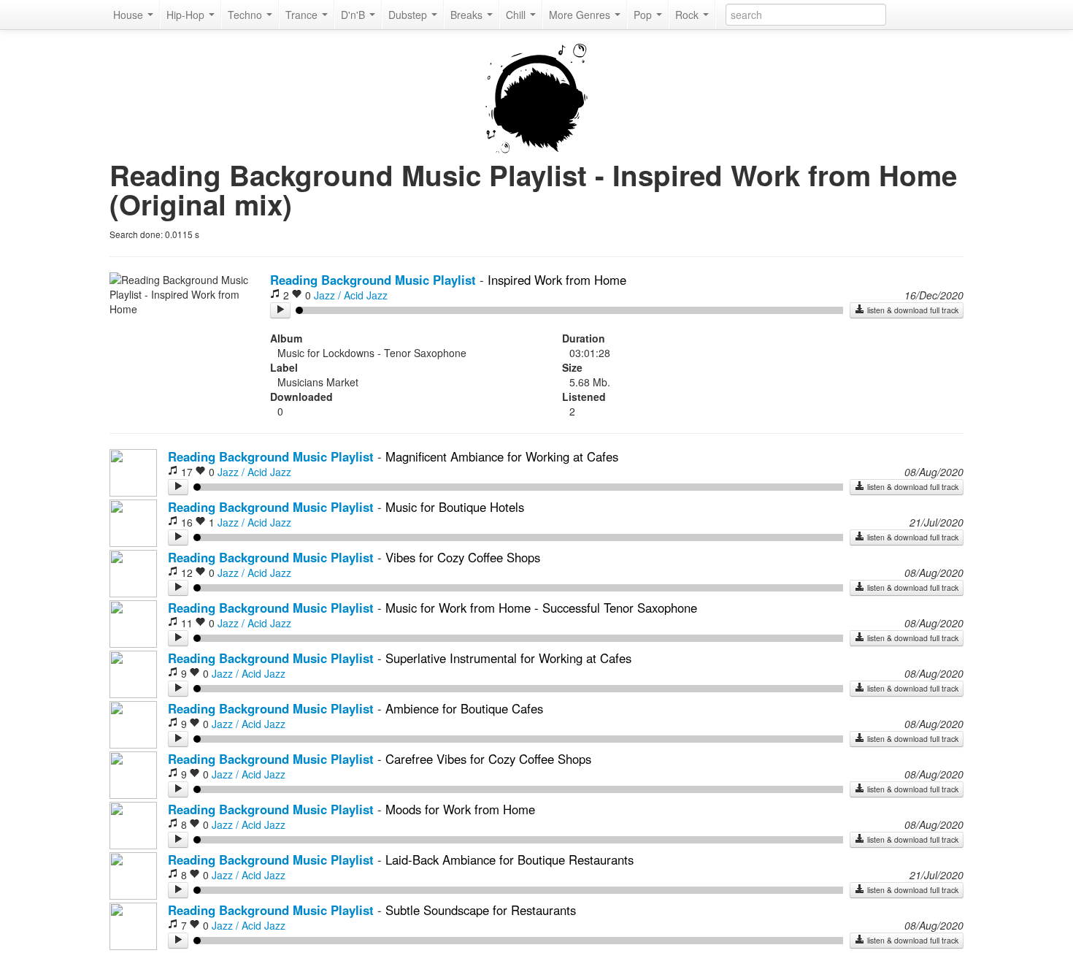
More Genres (581, 14)
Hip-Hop (186, 14)
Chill (517, 14)
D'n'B (354, 14)
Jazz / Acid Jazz (351, 295)
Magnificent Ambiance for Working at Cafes (501, 456)
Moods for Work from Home (460, 809)
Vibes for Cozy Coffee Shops (462, 557)
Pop (644, 14)
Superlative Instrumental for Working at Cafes (508, 658)
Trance (302, 14)
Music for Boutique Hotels (454, 507)
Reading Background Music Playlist (373, 279)
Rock (688, 14)
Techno (246, 14)
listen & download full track (911, 310)
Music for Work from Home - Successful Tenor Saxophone (541, 607)
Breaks (467, 14)
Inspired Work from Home (557, 279)
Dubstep (409, 14)
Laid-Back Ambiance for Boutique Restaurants (509, 859)
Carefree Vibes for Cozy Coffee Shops (488, 759)
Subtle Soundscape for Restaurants (480, 910)
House (129, 14)
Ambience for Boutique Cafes (464, 708)
